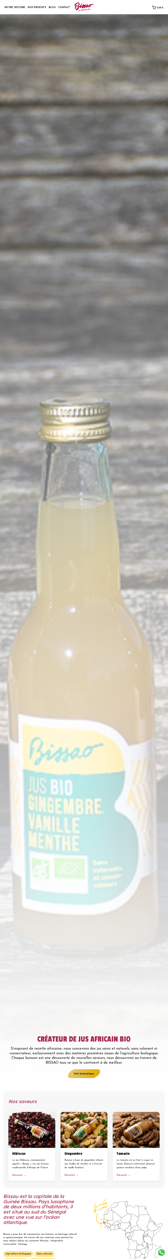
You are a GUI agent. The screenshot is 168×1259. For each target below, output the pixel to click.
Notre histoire (15, 7)
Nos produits (37, 7)
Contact (64, 7)
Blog (52, 7)
